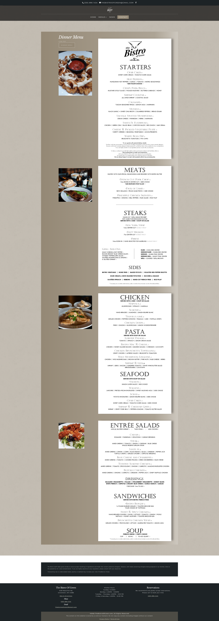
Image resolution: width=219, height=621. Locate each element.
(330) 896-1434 (91, 3)
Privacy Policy (104, 619)
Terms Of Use (115, 619)
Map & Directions (66, 596)
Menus (101, 17)
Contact (123, 17)
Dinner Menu (67, 45)
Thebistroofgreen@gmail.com (66, 607)
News (112, 17)
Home (93, 17)
